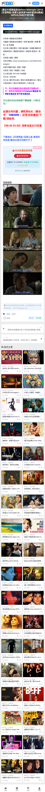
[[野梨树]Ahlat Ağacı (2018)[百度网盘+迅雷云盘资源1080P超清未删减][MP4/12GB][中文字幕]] (11, 526)
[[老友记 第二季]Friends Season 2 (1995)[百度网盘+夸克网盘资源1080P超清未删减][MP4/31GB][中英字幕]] (33, 670)
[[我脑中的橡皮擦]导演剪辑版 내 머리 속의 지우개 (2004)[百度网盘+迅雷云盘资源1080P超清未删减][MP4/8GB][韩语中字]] (11, 670)
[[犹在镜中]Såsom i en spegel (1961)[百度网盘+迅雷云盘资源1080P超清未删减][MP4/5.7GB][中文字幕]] (33, 646)
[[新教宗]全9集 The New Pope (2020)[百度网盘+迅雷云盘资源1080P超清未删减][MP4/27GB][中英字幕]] (11, 742)
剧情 (8, 314)
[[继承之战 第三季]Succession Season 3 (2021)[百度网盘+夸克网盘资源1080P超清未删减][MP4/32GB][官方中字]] (33, 742)
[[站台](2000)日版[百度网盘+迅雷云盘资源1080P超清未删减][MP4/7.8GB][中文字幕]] (33, 550)
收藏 (39, 318)
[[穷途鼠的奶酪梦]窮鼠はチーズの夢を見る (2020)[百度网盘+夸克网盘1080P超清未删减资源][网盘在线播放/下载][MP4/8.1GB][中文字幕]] (33, 502)
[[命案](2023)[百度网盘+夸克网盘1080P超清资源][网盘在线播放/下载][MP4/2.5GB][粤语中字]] (33, 405)
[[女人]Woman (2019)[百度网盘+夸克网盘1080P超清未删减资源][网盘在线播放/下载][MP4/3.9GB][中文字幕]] (33, 357)
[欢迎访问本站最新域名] (22, 32)
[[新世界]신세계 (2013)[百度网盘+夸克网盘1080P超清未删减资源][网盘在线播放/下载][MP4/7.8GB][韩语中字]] (11, 550)
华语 (26, 414)
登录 (36, 3)
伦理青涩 (6, 607)
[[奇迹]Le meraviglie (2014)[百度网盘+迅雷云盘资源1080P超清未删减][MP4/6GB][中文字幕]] (11, 502)
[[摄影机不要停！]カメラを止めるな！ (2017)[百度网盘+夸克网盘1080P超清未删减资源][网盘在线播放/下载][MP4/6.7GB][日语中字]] (33, 718)
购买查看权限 (23, 156)
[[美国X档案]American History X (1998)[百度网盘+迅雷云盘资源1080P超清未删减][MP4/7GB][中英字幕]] (11, 405)
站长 (8, 318)
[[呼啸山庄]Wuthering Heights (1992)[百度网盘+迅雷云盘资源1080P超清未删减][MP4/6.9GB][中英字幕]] (11, 622)
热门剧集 (10, 366)
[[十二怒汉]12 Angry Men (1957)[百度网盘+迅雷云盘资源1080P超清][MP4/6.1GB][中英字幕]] (11, 718)
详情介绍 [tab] (9, 25)
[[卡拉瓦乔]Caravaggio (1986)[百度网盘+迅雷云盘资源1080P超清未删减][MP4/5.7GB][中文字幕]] (11, 381)
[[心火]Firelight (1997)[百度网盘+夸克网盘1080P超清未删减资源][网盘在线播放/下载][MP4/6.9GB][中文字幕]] (33, 766)
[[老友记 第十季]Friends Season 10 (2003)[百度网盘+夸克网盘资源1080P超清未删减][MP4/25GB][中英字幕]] (11, 357)
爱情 (13, 314)
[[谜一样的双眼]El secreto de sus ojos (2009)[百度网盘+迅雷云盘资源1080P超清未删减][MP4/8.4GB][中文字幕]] (33, 574)
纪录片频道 (33, 366)
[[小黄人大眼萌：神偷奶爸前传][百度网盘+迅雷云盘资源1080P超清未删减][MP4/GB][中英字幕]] (33, 381)
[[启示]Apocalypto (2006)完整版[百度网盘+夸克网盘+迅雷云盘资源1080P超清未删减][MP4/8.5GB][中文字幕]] (11, 646)
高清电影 (10, 390)
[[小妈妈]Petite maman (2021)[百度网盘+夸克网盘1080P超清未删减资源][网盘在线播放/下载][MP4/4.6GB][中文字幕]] (33, 453)
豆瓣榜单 (26, 18)
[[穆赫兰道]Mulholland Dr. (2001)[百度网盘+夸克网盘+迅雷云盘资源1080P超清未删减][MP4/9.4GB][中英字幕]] (11, 766)
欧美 (22, 18)
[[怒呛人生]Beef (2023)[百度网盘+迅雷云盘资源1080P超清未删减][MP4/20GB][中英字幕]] (33, 694)
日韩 (26, 511)
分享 (32, 318)
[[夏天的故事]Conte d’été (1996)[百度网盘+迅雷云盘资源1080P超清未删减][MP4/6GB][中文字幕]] (33, 429)
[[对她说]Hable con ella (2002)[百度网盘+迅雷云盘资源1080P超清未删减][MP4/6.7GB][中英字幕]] (11, 574)
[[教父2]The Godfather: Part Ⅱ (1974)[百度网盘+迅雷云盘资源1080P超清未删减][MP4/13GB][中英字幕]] (11, 694)
